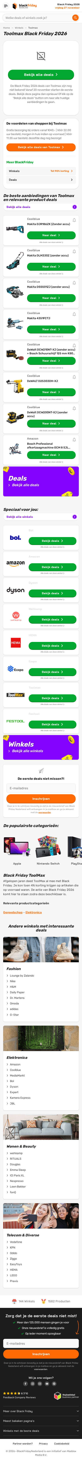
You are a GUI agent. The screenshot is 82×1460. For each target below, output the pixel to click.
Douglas (15, 1164)
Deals (13, 180)
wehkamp (16, 1153)
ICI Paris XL (17, 1175)
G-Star (14, 1014)
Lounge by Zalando (22, 975)
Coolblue (15, 1070)
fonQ (13, 1192)
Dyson (33, 583)
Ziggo (13, 1258)
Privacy (43, 1443)
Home (6, 27)
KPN (12, 1247)
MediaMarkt (17, 1075)
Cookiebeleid (61, 1443)
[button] (12, 1394)
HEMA (33, 635)
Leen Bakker (18, 1186)
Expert (14, 1092)
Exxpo (33, 661)
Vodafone (16, 1242)
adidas (14, 1009)
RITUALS (15, 1158)
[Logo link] (26, 1384)
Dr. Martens (17, 998)
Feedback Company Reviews (19, 1397)
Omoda (14, 1003)
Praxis (14, 1281)
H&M (13, 986)
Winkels (19, 27)
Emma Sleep (18, 1170)
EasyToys (16, 1264)
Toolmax (34, 687)
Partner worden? (23, 1443)
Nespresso (16, 1181)
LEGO (13, 1275)
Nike (13, 981)
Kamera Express (20, 1098)
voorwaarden (44, 812)
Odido (13, 1253)
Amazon (34, 556)
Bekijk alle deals (18, 207)
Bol (31, 530)
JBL (12, 1103)
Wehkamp (35, 609)
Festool (34, 714)
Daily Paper (17, 992)
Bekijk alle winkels (20, 517)
